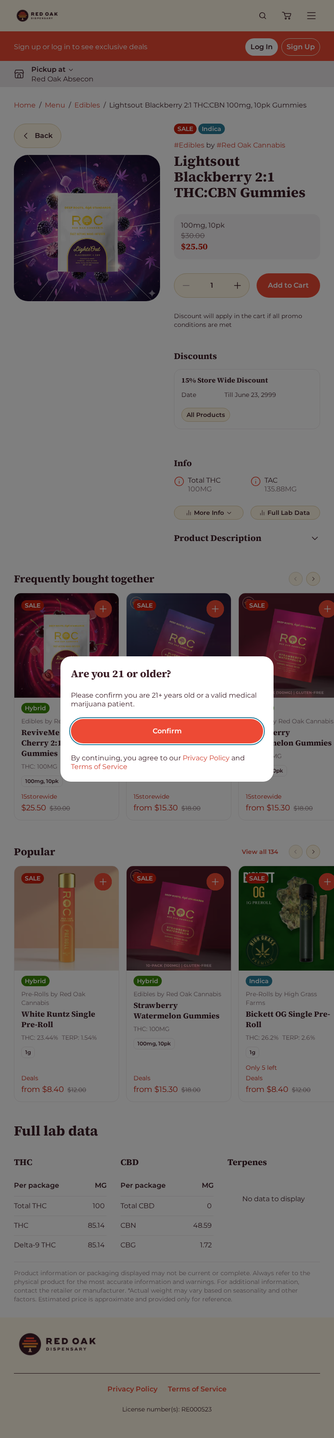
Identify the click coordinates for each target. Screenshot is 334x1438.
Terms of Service (99, 767)
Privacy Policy (206, 758)
